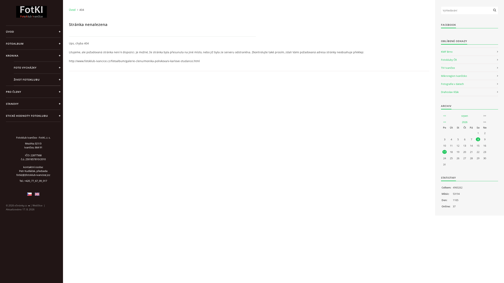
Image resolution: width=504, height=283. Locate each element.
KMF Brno (447, 51)
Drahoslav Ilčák (450, 92)
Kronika (12, 55)
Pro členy (13, 92)
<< (444, 116)
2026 (464, 122)
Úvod (10, 31)
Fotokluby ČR (449, 60)
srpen (464, 116)
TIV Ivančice (448, 68)
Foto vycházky (25, 67)
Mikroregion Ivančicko (454, 76)
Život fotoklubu (27, 79)
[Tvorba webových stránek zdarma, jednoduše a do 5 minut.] (29, 206)
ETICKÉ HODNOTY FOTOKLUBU (27, 116)
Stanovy (12, 104)
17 (444, 152)
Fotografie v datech (452, 84)
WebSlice (37, 205)
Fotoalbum (15, 43)
